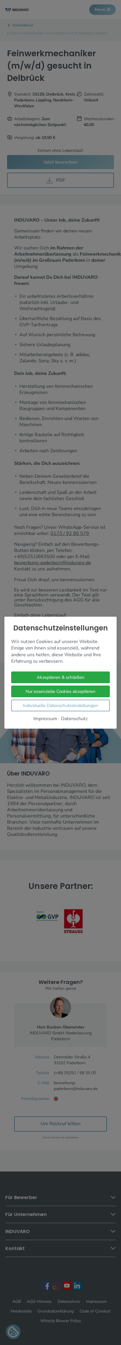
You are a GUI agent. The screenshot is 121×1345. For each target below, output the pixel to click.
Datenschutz (74, 718)
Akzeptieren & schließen (61, 677)
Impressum (45, 718)
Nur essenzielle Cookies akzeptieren (60, 691)
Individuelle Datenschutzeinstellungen (60, 705)
